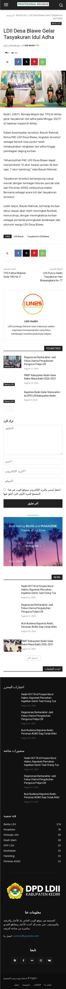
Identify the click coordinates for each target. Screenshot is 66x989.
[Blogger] (14, 960)
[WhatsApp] (42, 61)
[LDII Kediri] (38, 45)
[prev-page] (6, 408)
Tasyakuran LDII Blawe (38, 236)
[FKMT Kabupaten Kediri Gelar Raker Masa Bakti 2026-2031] (12, 380)
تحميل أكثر (32, 657)
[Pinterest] (34, 61)
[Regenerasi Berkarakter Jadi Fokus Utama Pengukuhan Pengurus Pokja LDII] (12, 362)
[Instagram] (40, 960)
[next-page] (11, 408)
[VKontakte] (49, 960)
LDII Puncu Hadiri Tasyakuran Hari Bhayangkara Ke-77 (51, 276)
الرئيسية (10, 15)
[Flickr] (32, 960)
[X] (26, 61)
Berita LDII (21, 15)
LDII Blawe (19, 236)
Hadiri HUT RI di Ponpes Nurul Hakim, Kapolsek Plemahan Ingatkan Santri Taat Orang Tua (38, 589)
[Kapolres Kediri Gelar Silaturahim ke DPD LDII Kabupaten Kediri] (12, 397)
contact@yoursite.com (26, 936)
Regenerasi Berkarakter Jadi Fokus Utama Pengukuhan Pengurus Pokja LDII (40, 361)
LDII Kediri (29, 45)
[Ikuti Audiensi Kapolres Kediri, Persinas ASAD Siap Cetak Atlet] (12, 628)
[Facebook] (18, 61)
